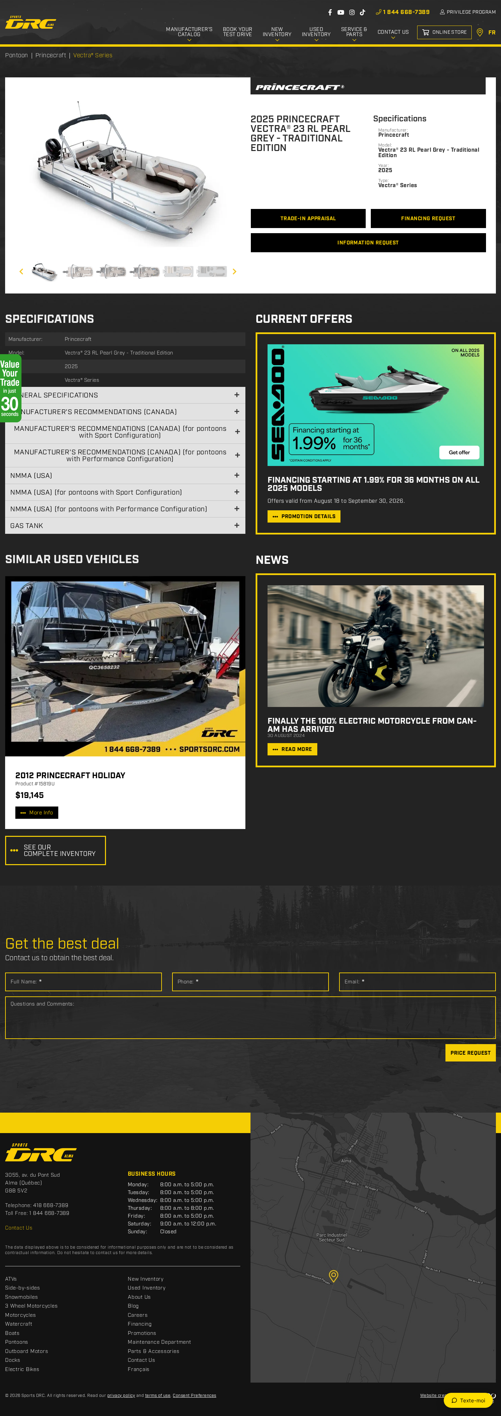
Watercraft (18, 1324)
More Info (41, 813)
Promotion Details (308, 516)
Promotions (142, 1333)
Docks (12, 1360)
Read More (297, 749)
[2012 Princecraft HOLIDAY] (125, 666)
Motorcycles (20, 1315)
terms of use (158, 1395)
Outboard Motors (26, 1351)
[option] (127, 172)
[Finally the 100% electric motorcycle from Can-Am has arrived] (376, 646)
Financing (140, 1324)
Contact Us (19, 1228)
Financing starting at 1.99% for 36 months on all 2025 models (373, 484)
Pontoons (16, 1342)
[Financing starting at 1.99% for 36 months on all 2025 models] (376, 405)
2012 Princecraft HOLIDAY (70, 775)
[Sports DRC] (30, 22)
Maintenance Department (159, 1342)
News (272, 560)
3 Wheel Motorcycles (31, 1306)
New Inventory (146, 1279)
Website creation (437, 1395)
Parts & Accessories (153, 1351)
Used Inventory (147, 1288)
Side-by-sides (22, 1288)
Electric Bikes (22, 1369)
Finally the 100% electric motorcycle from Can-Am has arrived (372, 725)
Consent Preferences (194, 1395)
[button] (28, 172)
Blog (133, 1306)
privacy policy (121, 1395)
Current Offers (304, 319)
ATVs (11, 1279)
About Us (139, 1297)
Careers (138, 1315)
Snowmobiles (21, 1297)
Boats (12, 1333)
